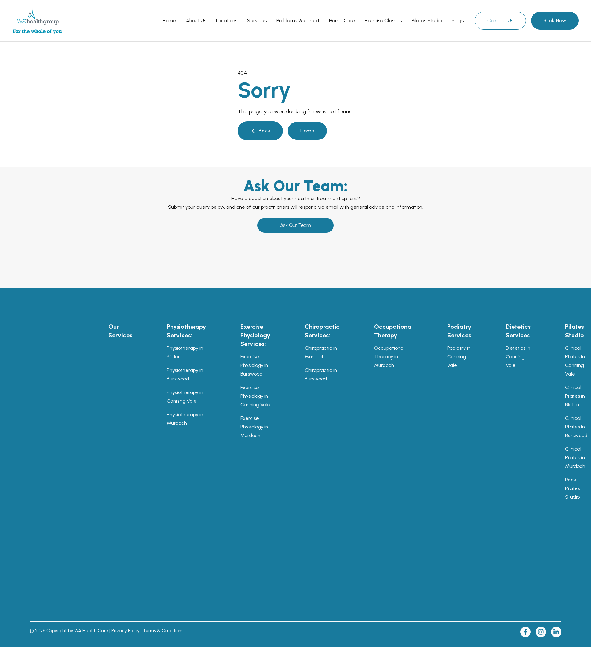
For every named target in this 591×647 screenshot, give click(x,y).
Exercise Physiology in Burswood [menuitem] (254, 365)
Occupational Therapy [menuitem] (393, 331)
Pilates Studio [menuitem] (574, 331)
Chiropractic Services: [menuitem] (322, 331)
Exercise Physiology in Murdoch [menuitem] (254, 426)
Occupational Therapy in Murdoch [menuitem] (389, 356)
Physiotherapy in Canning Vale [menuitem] (185, 396)
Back (264, 131)
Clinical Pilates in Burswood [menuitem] (576, 426)
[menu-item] (169, 20)
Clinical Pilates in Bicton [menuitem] (575, 396)
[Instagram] (541, 632)
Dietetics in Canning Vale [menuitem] (518, 356)
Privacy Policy (125, 630)
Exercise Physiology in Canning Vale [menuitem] (255, 396)
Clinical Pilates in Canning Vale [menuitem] (575, 361)
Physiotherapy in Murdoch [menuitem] (185, 419)
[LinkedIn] (556, 632)
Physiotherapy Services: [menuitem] (186, 331)
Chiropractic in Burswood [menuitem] (321, 374)
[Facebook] (525, 632)
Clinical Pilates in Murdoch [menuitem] (575, 457)
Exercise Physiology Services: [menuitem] (255, 335)
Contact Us (500, 20)
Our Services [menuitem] (120, 331)
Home (307, 131)
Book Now (555, 20)
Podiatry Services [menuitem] (459, 331)
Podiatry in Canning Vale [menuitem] (459, 356)
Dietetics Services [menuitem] (518, 331)
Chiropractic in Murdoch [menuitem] (321, 352)
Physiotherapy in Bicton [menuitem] (185, 352)
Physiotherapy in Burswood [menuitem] (185, 374)
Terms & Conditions (163, 630)
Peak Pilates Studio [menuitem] (572, 488)
